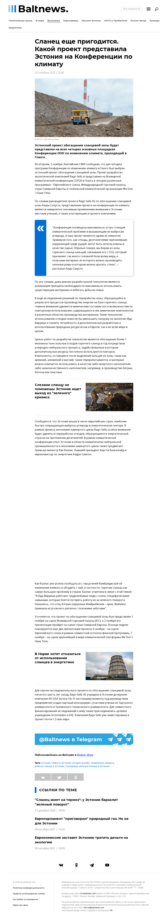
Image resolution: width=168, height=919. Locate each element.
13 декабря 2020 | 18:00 (50, 811)
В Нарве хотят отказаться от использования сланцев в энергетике (58, 658)
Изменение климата (102, 763)
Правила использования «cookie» (29, 893)
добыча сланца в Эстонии (49, 766)
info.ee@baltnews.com (94, 907)
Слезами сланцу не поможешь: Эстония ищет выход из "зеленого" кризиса (58, 391)
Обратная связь (20, 905)
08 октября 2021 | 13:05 (50, 830)
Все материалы (131, 8)
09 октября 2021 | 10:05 (50, 848)
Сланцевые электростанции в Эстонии (87, 766)
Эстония (45, 763)
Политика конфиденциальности (28, 887)
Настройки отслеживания (25, 899)
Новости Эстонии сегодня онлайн (71, 763)
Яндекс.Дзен (85, 755)
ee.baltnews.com (88, 893)
